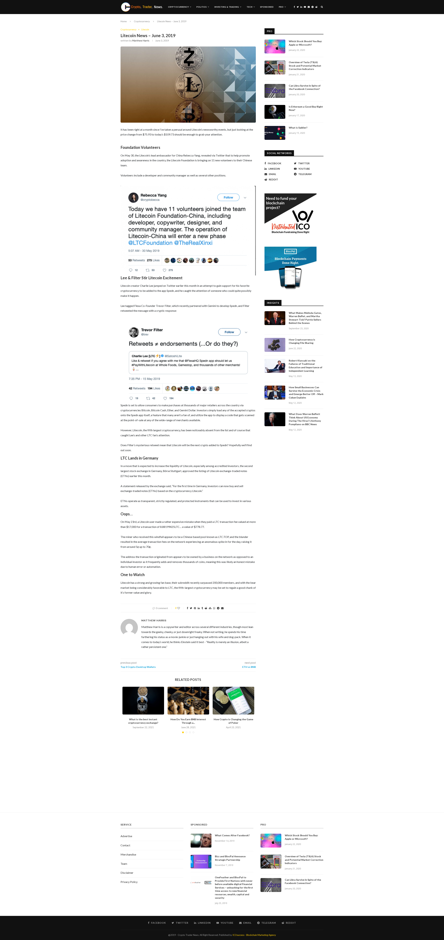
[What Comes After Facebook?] (201, 841)
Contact (125, 845)
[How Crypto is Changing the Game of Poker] (233, 700)
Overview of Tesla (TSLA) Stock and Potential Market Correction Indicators (305, 65)
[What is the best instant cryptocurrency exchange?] (143, 700)
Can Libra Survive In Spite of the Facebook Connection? (305, 87)
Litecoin (145, 29)
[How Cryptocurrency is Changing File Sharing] (274, 345)
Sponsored (267, 7)
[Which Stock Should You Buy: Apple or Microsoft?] (274, 46)
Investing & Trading (226, 7)
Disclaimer (127, 872)
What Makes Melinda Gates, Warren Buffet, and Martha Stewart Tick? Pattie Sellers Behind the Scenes (305, 318)
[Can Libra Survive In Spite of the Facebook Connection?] (274, 91)
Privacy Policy (129, 881)
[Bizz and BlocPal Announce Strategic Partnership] (201, 862)
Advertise (126, 836)
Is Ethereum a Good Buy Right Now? (306, 108)
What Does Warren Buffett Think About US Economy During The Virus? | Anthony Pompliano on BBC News (305, 419)
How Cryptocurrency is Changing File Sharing (302, 341)
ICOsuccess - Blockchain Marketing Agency (254, 935)
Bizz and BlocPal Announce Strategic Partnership (230, 858)
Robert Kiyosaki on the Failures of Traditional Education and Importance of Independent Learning (305, 365)
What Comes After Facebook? (232, 835)
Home (124, 21)
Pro (281, 7)
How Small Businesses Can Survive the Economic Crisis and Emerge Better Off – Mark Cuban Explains (306, 392)
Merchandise (128, 854)
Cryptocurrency (178, 7)
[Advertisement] (222, 779)
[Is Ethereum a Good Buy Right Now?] (274, 112)
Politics (202, 7)
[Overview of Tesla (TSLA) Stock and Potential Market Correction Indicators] (274, 67)
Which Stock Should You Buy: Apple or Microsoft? (305, 43)
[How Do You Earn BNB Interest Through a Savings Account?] (188, 700)
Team (124, 863)
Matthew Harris (140, 40)
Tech (250, 7)
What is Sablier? (298, 127)
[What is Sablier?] (274, 133)
